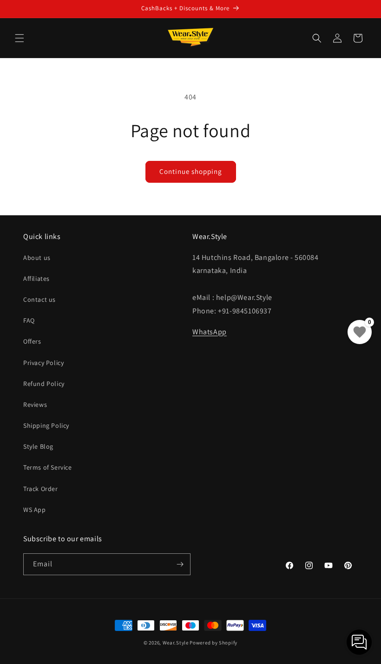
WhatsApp (209, 332)
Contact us (39, 299)
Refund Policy (44, 383)
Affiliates (36, 278)
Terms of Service (47, 467)
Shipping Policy (46, 425)
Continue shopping (190, 171)
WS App (34, 509)
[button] (19, 38)
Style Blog (38, 446)
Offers (32, 341)
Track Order (40, 489)
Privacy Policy (43, 363)
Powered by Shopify (213, 642)
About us (37, 257)
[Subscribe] (180, 564)
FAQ (29, 320)
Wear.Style (176, 642)
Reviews (35, 404)
